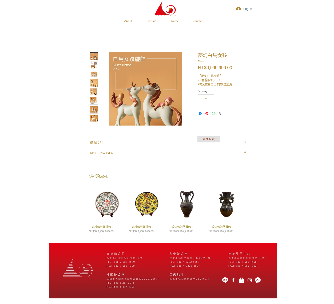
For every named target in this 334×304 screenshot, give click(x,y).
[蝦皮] (241, 280)
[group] (167, 210)
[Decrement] (200, 98)
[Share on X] (220, 113)
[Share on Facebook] (200, 113)
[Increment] (211, 98)
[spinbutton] (206, 98)
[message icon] (258, 280)
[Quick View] (107, 204)
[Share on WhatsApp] (213, 113)
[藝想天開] (233, 280)
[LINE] (225, 280)
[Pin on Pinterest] (207, 113)
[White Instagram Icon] (249, 280)
